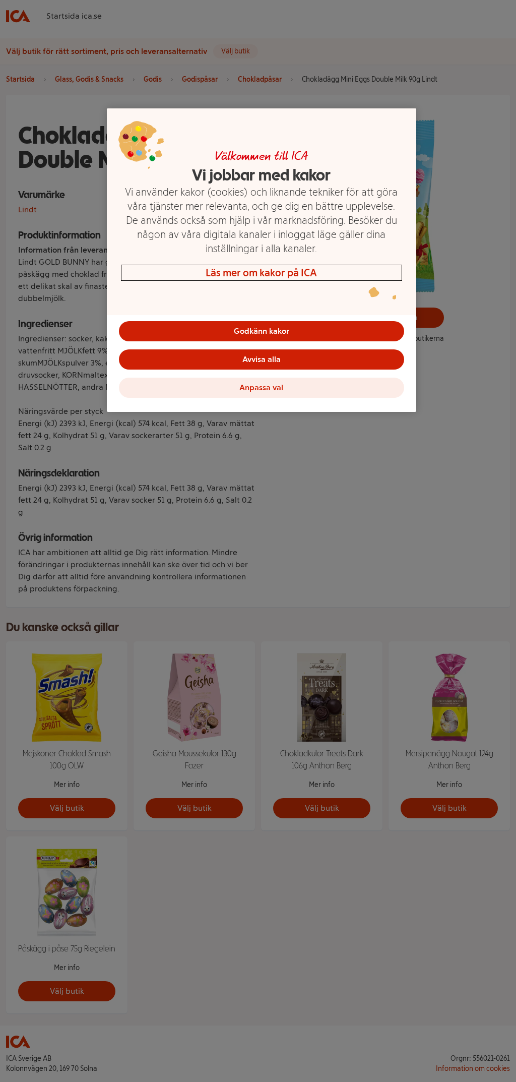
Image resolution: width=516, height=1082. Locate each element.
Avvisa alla (261, 359)
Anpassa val (261, 387)
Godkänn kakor (261, 331)
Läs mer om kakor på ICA (261, 273)
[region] (261, 260)
